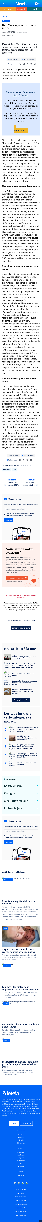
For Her (4, 16)
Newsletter (21, 1152)
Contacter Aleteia (21, 1208)
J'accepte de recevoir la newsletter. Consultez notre (20, 514)
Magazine (21, 1158)
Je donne (20, 9)
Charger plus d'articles (21, 700)
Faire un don (20, 130)
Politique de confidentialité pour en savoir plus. (19, 515)
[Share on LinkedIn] (24, 64)
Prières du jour (13, 808)
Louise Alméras (22, 32)
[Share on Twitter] (27, 64)
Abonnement (21, 1161)
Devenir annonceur (21, 1204)
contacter (7, 424)
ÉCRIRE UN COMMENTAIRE (21, 628)
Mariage (6, 1041)
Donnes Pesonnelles (21, 1211)
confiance (7, 966)
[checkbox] (4, 514)
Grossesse (6, 470)
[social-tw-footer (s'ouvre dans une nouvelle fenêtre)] (23, 1183)
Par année (21, 1175)
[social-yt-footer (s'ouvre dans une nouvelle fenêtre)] (15, 1183)
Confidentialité (21, 1215)
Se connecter (26, 1123)
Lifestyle (21, 1137)
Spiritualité (21, 1140)
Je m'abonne (8, 9)
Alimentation (8, 880)
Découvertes (21, 1143)
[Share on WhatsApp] (35, 64)
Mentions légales (21, 1200)
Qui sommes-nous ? (21, 1197)
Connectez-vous (29, 620)
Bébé (5, 928)
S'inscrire (9, 520)
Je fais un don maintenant (16, 578)
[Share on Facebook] (20, 64)
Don (21, 1163)
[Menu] (7, 4)
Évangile (9, 793)
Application (21, 1155)
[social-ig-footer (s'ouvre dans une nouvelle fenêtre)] (27, 1183)
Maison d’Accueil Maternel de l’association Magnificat (18, 152)
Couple (6, 1003)
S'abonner (14, 1123)
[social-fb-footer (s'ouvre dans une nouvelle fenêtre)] (19, 1183)
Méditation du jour (16, 801)
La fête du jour (13, 786)
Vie (14, 470)
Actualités (21, 1134)
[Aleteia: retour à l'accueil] (21, 4)
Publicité (21, 1166)
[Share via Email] (31, 64)
